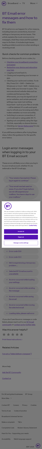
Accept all (21, 231)
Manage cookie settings (21, 243)
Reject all (21, 237)
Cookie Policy (33, 225)
